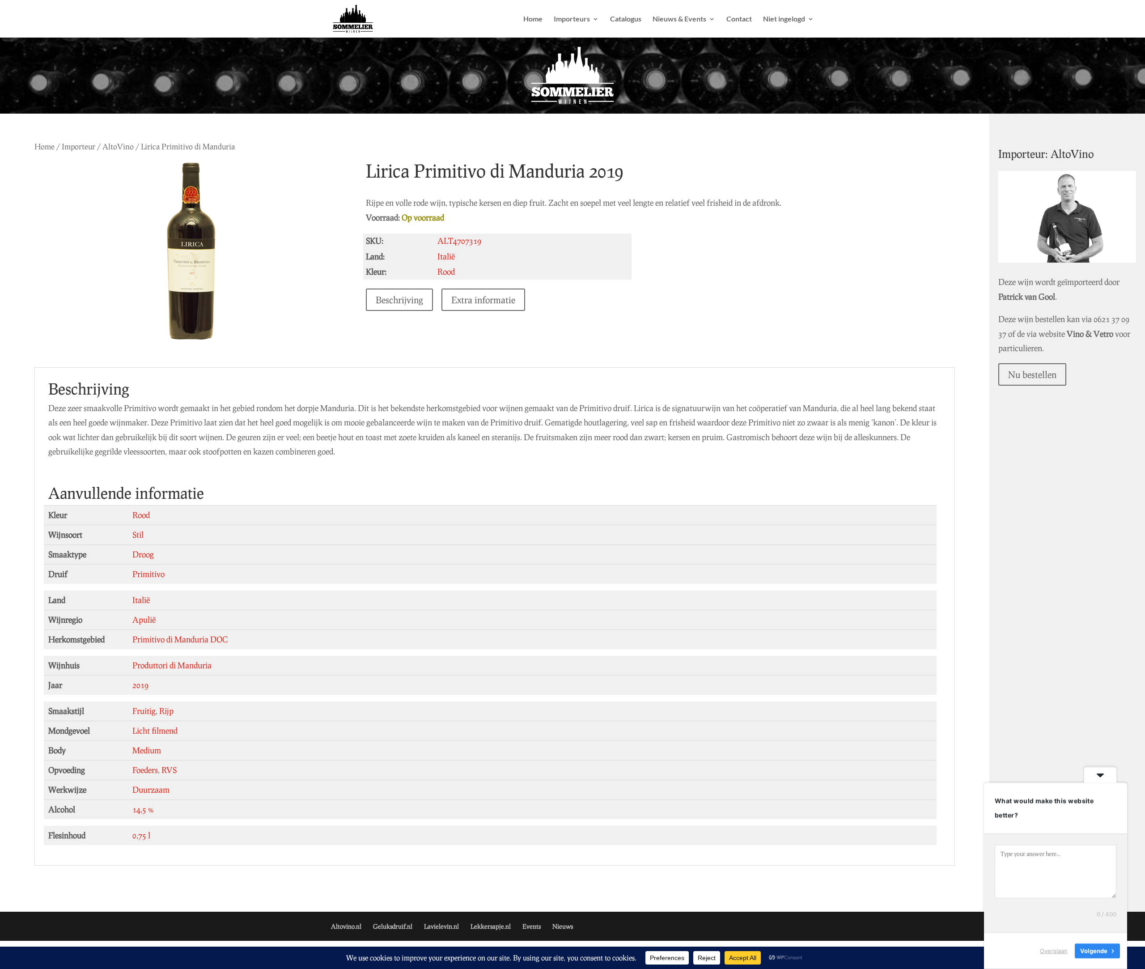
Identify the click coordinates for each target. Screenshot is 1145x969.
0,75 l (141, 835)
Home (533, 19)
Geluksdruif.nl (392, 926)
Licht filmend (155, 730)
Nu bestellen (1032, 374)
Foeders (145, 770)
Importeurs (572, 19)
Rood (141, 515)
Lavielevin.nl (441, 926)
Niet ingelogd (784, 19)
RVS (169, 770)
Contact (739, 19)
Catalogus (625, 19)
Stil (138, 535)
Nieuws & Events (679, 19)
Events (531, 926)
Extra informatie (483, 299)
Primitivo (148, 574)
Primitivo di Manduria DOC (180, 639)
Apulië (144, 620)
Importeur (78, 146)
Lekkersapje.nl (491, 926)
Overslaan (1054, 950)
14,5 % (143, 809)
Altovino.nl (346, 926)
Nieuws (562, 926)
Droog (143, 554)
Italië (141, 600)
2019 (140, 685)
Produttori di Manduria (172, 665)
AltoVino (118, 146)
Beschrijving (399, 299)
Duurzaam (151, 790)
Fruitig (144, 711)
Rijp (166, 711)
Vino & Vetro (1090, 334)
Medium (146, 750)
